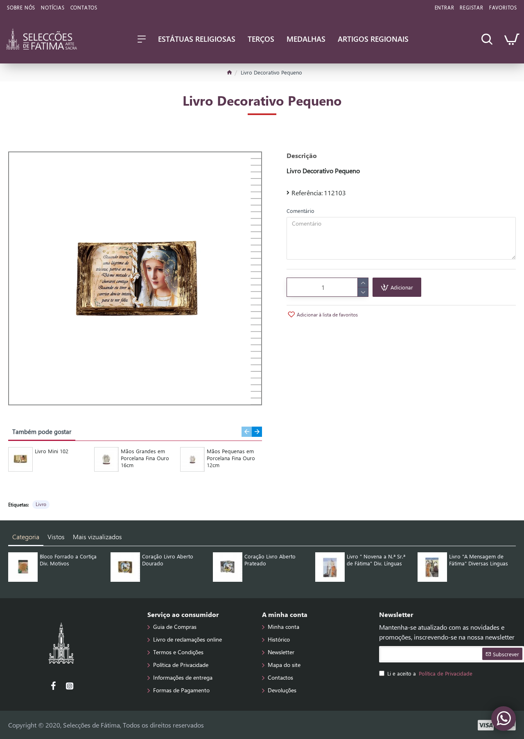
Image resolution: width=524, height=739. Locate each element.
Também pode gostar (41, 431)
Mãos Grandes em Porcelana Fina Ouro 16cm (145, 458)
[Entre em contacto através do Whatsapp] (503, 718)
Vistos (56, 536)
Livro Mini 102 (51, 451)
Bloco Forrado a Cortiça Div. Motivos (68, 560)
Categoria (25, 536)
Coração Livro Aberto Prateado (270, 560)
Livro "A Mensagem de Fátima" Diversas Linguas (478, 560)
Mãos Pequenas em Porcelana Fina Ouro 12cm (231, 458)
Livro (41, 504)
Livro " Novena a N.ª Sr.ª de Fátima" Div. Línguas (376, 560)
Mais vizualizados (97, 536)
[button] (247, 432)
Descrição (302, 155)
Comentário (300, 210)
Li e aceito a (429, 673)
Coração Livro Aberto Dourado (167, 560)
